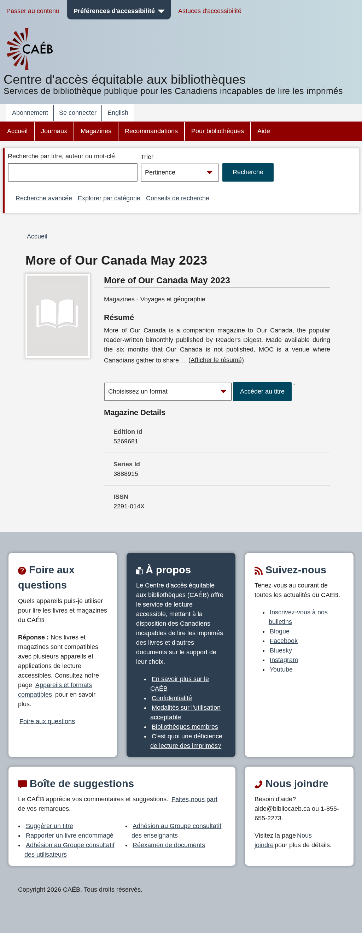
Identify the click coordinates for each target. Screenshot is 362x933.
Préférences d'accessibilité (114, 10)
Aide (263, 131)
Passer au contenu (32, 10)
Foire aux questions (47, 721)
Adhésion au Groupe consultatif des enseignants (177, 830)
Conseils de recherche (177, 198)
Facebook (284, 640)
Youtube (281, 669)
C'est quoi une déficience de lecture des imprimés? (186, 741)
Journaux (54, 131)
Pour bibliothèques (217, 131)
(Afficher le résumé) (216, 360)
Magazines (96, 131)
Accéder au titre (262, 391)
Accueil (17, 131)
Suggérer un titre (49, 825)
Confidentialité (172, 698)
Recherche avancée (44, 198)
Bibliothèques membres (185, 726)
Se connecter (78, 112)
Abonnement (30, 112)
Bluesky (281, 650)
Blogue (280, 631)
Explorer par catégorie (109, 198)
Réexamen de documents (169, 845)
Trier (147, 156)
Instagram (284, 659)
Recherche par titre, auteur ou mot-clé (61, 156)
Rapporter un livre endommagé (69, 835)
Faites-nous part (194, 799)
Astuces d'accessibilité (209, 10)
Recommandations (151, 131)
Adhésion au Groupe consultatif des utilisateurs (69, 850)
